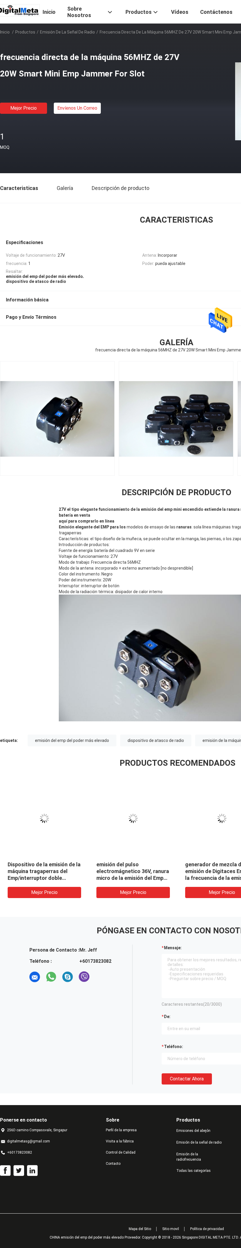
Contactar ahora (187, 1079)
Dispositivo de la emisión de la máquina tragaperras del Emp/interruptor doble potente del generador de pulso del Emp (44, 878)
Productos (25, 32)
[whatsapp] (51, 977)
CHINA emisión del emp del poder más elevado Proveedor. (96, 1237)
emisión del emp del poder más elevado (72, 740)
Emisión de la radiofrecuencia (188, 1157)
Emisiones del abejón (193, 1131)
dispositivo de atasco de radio (156, 740)
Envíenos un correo (77, 108)
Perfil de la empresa (121, 1130)
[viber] (84, 977)
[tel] (100, 977)
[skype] (67, 977)
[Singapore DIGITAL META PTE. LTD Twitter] (19, 1170)
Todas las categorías (193, 1171)
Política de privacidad (207, 1229)
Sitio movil (170, 1229)
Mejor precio (23, 108)
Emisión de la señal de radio (67, 32)
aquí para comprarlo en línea (86, 521)
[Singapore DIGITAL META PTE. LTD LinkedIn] (32, 1170)
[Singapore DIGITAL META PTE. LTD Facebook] (5, 1170)
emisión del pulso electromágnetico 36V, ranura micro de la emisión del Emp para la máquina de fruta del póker (132, 878)
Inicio (5, 32)
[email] (34, 977)
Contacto (113, 1164)
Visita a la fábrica (120, 1141)
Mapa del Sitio (140, 1229)
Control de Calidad (120, 1152)
